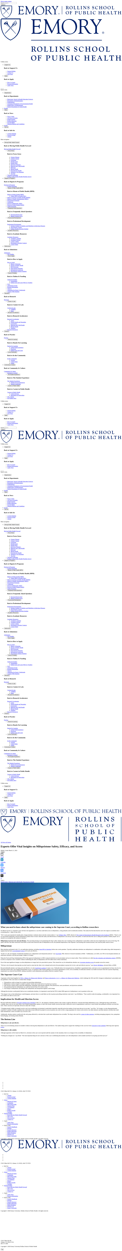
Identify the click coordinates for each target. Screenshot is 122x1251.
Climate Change (15, 158)
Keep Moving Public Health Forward (17, 1115)
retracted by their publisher (99, 1025)
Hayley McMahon (98, 965)
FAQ (8, 284)
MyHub (9, 1128)
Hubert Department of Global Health (17, 106)
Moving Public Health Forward (12, 142)
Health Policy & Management (15, 105)
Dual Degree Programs (13, 200)
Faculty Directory (12, 1130)
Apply (6, 76)
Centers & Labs (11, 301)
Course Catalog (15, 241)
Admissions (7, 246)
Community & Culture (10, 364)
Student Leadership (16, 384)
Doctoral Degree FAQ (16, 214)
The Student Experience (14, 374)
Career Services (15, 394)
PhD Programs (14, 267)
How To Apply (11, 82)
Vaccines (13, 173)
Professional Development (14, 217)
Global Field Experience (17, 347)
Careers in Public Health (14, 385)
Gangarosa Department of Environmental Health (20, 103)
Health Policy (14, 163)
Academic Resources (13, 230)
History (9, 1109)
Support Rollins (11, 71)
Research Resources (12, 329)
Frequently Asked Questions (15, 208)
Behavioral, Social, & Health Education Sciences (20, 99)
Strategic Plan (11, 1106)
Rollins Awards (11, 1110)
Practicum (13, 349)
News (6, 110)
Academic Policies (15, 240)
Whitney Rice (62, 935)
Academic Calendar (16, 238)
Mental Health (14, 169)
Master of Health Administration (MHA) (17, 199)
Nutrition (13, 328)
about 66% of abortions (45, 949)
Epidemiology (11, 102)
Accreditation (10, 1107)
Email (2, 857)
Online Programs (11, 206)
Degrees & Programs (10, 178)
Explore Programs (12, 186)
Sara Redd (58, 953)
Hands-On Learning (12, 339)
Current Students (11, 133)
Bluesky (3, 867)
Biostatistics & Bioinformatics (15, 100)
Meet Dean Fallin (11, 1104)
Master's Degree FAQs (17, 216)
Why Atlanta (10, 397)
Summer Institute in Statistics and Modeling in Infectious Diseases (28, 226)
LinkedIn (3, 862)
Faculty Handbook (12, 1127)
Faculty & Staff (11, 135)
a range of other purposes (87, 1014)
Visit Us (9, 288)
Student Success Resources (18, 382)
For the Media (11, 122)
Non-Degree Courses (16, 227)
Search (2, 3)
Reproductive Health (16, 170)
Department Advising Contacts (19, 243)
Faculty (6, 108)
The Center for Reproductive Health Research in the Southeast (92, 935)
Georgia (13, 360)
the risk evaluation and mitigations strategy (105, 958)
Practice (7, 331)
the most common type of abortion (26, 1002)
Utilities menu (4, 61)
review (2, 1027)
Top (2, 1249)
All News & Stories (12, 118)
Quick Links (4, 90)
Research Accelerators (13, 312)
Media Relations (11, 1133)
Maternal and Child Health (18, 166)
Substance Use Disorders (17, 172)
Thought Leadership (12, 175)
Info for (6, 127)
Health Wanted (11, 119)
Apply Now (10, 85)
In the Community (12, 352)
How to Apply (11, 256)
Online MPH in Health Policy (18, 196)
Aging (12, 320)
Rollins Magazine (12, 121)
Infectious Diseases (16, 164)
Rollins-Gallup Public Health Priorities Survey (19, 176)
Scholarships (14, 281)
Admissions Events (12, 285)
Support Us (7, 64)
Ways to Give (10, 1118)
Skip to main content (6, 1)
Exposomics (14, 323)
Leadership (10, 1103)
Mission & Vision (12, 1101)
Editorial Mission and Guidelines (15, 124)
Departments (8, 92)
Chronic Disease (15, 157)
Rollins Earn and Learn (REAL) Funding (21, 282)
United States (14, 361)
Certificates (10, 202)
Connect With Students (13, 291)
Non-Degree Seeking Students (19, 271)
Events (6, 125)
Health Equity (14, 161)
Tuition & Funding (12, 273)
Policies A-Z (10, 1134)
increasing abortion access (87, 962)
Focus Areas (11, 150)
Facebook (3, 873)
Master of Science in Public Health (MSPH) (18, 197)
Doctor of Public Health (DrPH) (15, 205)
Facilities (9, 1112)
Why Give (10, 1116)
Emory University (12, 1136)
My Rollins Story (11, 398)
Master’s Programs (15, 264)
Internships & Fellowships (17, 395)
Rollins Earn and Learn (17, 350)
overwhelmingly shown (18, 951)
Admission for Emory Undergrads (16, 290)
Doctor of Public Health (17, 265)
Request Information (12, 84)
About (5, 1100)
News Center (10, 116)
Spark (12, 311)
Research (7, 293)
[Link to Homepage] (61, 33)
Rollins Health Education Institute (19, 229)
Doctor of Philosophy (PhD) (14, 203)
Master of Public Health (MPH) (15, 188)
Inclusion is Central (12, 373)
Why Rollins (10, 254)
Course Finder (14, 244)
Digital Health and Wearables (18, 322)
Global (12, 363)
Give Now (10, 74)
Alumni (9, 136)
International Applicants (17, 270)
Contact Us (10, 72)
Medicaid (13, 167)
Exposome (13, 160)
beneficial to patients (40, 968)
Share (2, 852)
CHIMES (13, 309)
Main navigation (5, 139)
